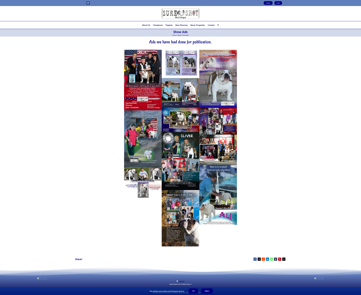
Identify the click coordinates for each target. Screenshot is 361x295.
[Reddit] (263, 259)
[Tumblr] (275, 259)
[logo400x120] (180, 9)
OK (193, 291)
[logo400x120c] (180, 281)
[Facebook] (255, 259)
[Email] (284, 259)
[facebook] (88, 3)
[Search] (218, 25)
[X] (259, 259)
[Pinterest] (280, 259)
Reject (207, 291)
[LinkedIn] (267, 259)
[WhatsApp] (271, 259)
